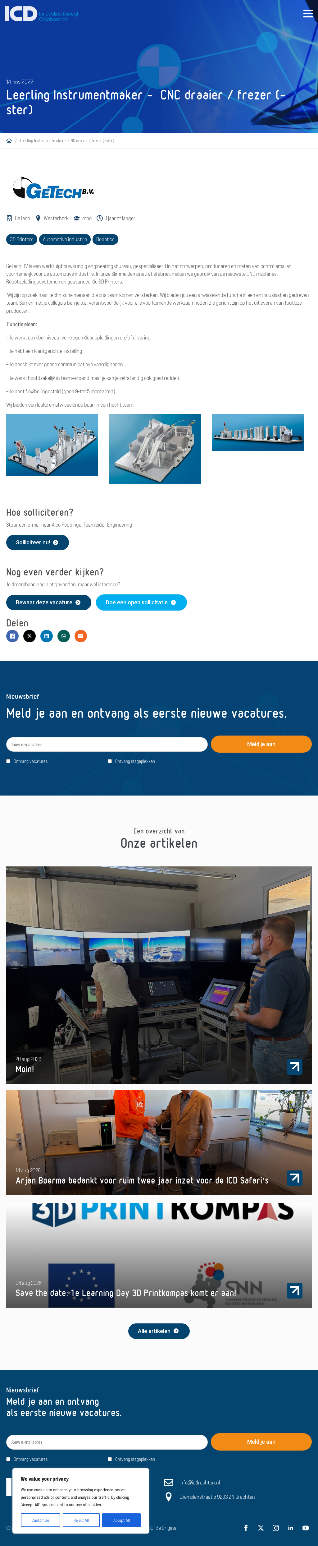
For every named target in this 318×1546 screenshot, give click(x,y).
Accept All (121, 1520)
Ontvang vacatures (31, 761)
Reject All (81, 1520)
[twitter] (261, 1527)
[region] (80, 1501)
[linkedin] (290, 1527)
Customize (40, 1520)
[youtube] (305, 1527)
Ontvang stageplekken (135, 761)
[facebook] (246, 1527)
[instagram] (276, 1527)
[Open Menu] (308, 14)
